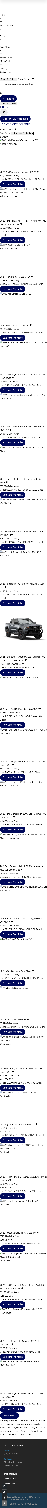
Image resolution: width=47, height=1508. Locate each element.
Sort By (3, 133)
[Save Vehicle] (38, 172)
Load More (9, 1415)
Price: (2, 36)
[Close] (4, 1503)
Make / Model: (7, 25)
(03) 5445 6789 (11, 1453)
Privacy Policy (16, 1500)
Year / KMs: (5, 47)
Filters (9, 98)
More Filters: (6, 58)
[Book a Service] (4, 1492)
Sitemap (31, 1500)
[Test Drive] (4, 1498)
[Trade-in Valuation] (4, 1486)
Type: (2, 15)
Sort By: (4, 68)
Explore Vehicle (13, 184)
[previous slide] (6, 141)
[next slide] (41, 141)
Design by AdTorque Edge (23, 1504)
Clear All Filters (8, 79)
